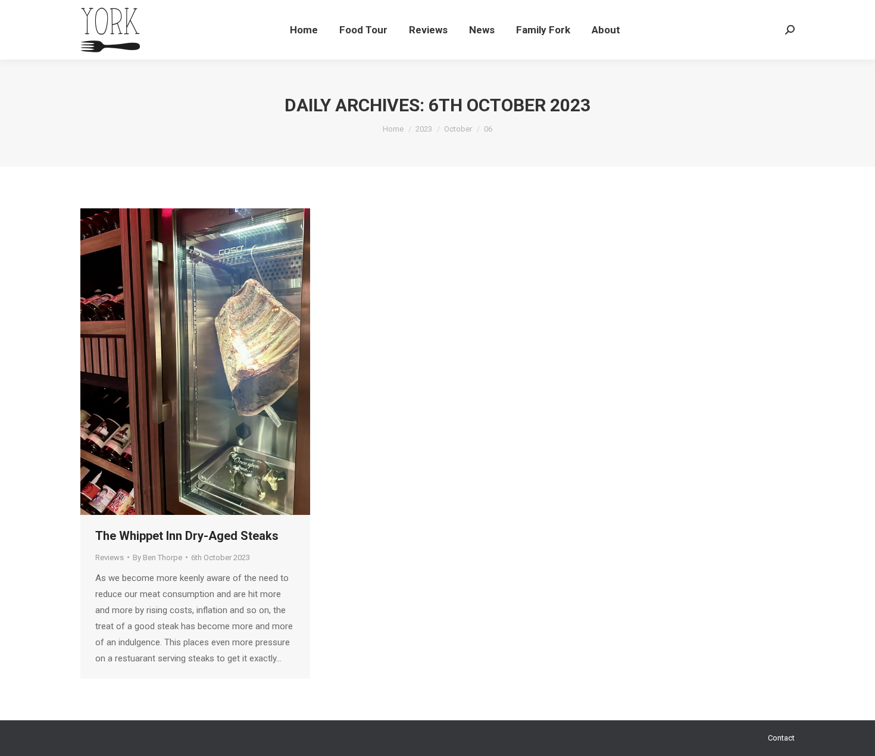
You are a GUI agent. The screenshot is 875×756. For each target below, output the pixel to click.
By (157, 557)
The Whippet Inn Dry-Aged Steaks (187, 536)
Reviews (109, 557)
